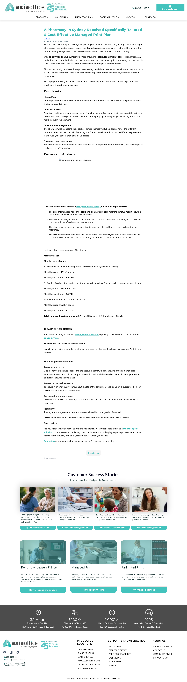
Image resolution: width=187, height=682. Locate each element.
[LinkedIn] (11, 652)
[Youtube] (4, 652)
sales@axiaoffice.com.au (15, 660)
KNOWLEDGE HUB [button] (83, 17)
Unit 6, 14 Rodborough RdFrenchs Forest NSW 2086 (15, 664)
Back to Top (93, 453)
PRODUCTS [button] (41, 17)
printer (47, 38)
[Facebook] (18, 652)
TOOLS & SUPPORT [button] (108, 17)
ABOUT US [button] (131, 17)
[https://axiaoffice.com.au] (63, 7)
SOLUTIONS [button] (60, 17)
